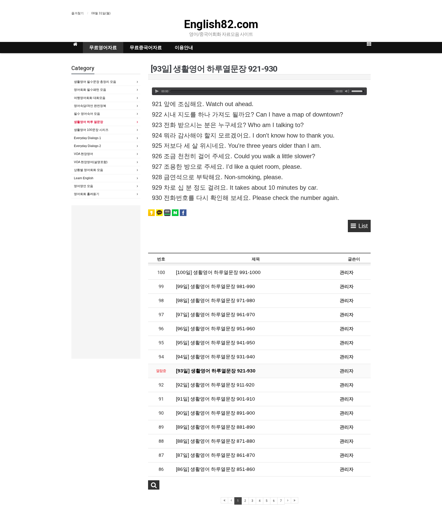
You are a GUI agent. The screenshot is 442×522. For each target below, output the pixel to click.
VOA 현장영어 (83, 154)
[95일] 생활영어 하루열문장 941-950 (215, 342)
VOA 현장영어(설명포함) (90, 162)
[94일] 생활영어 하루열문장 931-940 (215, 356)
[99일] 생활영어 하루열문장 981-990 (215, 286)
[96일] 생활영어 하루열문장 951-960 (215, 328)
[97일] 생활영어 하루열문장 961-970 (215, 314)
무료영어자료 (103, 47)
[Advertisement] (105, 282)
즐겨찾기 (77, 13)
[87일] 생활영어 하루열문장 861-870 (215, 455)
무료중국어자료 (146, 47)
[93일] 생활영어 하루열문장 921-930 (216, 370)
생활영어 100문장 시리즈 (91, 130)
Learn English (83, 178)
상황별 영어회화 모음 (88, 170)
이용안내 (184, 47)
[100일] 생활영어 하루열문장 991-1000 (218, 272)
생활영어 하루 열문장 (88, 122)
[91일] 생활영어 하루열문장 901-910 (215, 399)
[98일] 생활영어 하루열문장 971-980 (215, 300)
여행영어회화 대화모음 (89, 98)
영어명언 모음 (83, 186)
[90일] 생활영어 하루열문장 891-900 (215, 413)
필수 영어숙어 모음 (87, 114)
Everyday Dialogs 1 (87, 138)
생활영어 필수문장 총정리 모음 (95, 82)
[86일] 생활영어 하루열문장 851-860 (215, 469)
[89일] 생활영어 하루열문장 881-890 (215, 427)
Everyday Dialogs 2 (87, 146)
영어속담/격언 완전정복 (90, 106)
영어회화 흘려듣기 (86, 194)
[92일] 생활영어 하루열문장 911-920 (215, 385)
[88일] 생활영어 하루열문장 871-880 (215, 441)
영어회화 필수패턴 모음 (90, 90)
